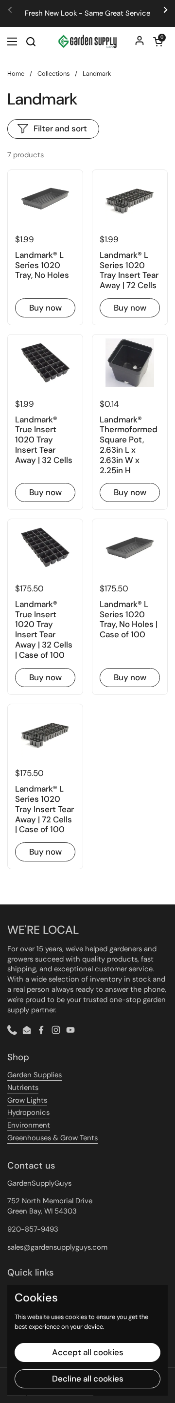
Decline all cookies (87, 1378)
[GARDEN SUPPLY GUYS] (87, 41)
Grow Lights (27, 1100)
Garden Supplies (34, 1075)
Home (15, 73)
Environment (28, 1125)
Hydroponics (28, 1112)
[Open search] (30, 41)
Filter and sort (60, 128)
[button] (158, 41)
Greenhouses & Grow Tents (52, 1138)
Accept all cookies (87, 1352)
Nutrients (22, 1087)
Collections (53, 73)
